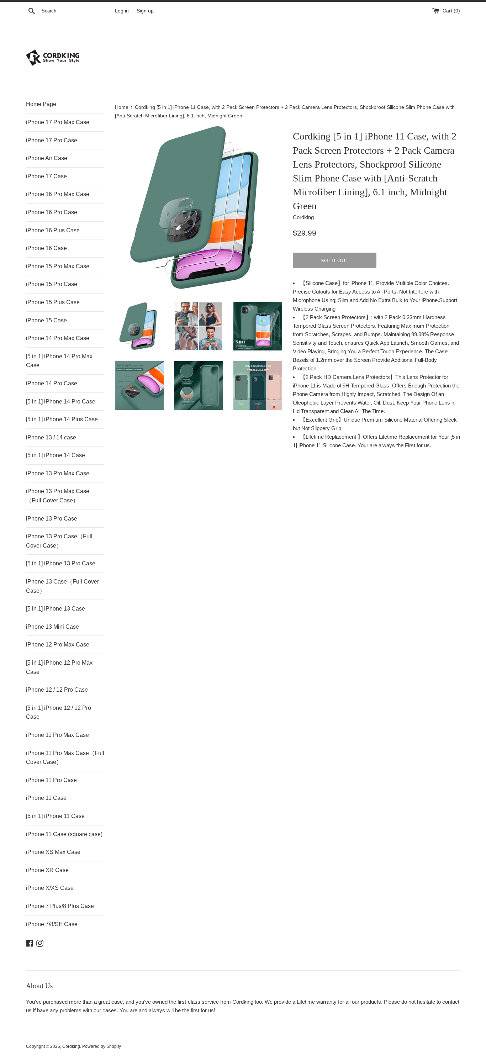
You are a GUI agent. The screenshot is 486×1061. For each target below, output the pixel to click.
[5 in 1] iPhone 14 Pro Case (60, 401)
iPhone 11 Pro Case (51, 780)
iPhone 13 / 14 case (51, 437)
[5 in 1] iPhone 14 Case (55, 455)
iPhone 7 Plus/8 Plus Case (60, 906)
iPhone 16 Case (46, 248)
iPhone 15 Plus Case (53, 302)
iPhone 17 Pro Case (51, 140)
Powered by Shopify (101, 1046)
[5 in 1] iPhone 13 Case (55, 609)
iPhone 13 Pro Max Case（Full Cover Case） (57, 495)
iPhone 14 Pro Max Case (57, 338)
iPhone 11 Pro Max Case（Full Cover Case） (65, 757)
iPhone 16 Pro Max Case (57, 194)
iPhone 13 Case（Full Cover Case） (62, 586)
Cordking (71, 1046)
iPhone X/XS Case (50, 888)
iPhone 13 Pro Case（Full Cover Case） (59, 541)
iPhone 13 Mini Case (52, 627)
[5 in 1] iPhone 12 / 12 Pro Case (58, 712)
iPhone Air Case (46, 158)
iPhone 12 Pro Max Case (57, 645)
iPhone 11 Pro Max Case (57, 735)
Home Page (41, 104)
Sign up (145, 11)
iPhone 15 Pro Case (51, 284)
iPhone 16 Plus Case (53, 230)
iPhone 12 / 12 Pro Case (57, 690)
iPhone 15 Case (46, 320)
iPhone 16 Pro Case (51, 212)
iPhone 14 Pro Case (51, 383)
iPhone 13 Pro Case (51, 519)
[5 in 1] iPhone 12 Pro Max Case (59, 667)
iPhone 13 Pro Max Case (57, 473)
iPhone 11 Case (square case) (64, 834)
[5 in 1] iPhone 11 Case (55, 816)
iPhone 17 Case (46, 176)
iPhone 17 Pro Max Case (57, 122)
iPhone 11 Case (46, 798)
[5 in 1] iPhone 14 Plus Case (62, 419)
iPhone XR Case (47, 870)
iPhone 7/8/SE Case (52, 924)
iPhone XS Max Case (53, 852)
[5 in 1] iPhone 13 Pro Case (60, 563)
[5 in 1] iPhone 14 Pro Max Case (59, 361)
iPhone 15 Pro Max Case (57, 266)
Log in (122, 11)
